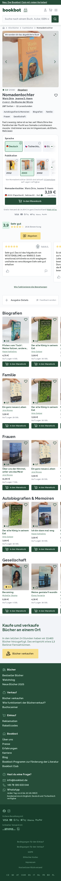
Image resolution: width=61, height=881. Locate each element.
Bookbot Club (10, 766)
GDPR (30, 852)
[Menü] (56, 10)
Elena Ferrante (38, 596)
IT (34, 875)
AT (17, 875)
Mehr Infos (52, 210)
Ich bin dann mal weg (42, 530)
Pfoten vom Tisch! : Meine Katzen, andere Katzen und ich (14, 348)
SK (13, 875)
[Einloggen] (45, 10)
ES (29, 875)
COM (23, 875)
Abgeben (23, 90)
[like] (7, 271)
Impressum (31, 862)
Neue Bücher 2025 (13, 684)
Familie (9, 375)
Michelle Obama (9, 596)
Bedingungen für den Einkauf (30, 842)
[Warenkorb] (50, 10)
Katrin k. (45, 247)
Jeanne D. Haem (24, 98)
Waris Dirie (8, 98)
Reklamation (9, 721)
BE (48, 875)
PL (53, 875)
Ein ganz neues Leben (14, 407)
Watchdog (8, 679)
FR (43, 875)
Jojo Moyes (7, 410)
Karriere (7, 752)
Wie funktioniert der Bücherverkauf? (24, 702)
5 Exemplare (49, 180)
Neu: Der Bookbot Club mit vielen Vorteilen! (24, 2)
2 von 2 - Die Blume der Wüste (17, 102)
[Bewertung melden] (46, 271)
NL (38, 875)
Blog (5, 757)
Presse (6, 744)
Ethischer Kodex (30, 857)
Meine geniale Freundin (44, 592)
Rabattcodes (10, 725)
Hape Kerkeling (9, 352)
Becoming (7, 592)
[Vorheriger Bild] (6, 61)
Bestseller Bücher (12, 675)
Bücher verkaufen (13, 698)
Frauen (8, 436)
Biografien (12, 313)
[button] (30, 59)
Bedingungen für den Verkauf (30, 847)
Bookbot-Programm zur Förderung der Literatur (30, 761)
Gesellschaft (14, 560)
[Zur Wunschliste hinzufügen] (56, 95)
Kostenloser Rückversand (30, 867)
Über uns (7, 739)
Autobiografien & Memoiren (28, 498)
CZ (7, 875)
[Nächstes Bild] (54, 61)
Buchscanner (10, 707)
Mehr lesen (7, 131)
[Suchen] (55, 19)
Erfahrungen (9, 748)
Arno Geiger (36, 352)
